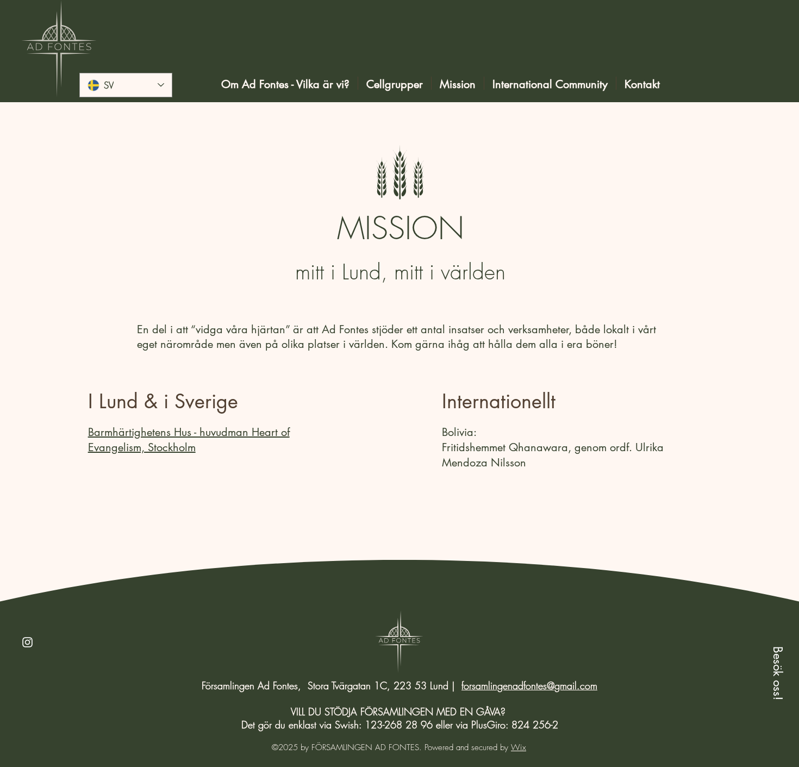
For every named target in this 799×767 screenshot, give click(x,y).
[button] (777, 672)
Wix (518, 747)
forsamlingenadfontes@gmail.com (529, 685)
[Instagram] (27, 642)
